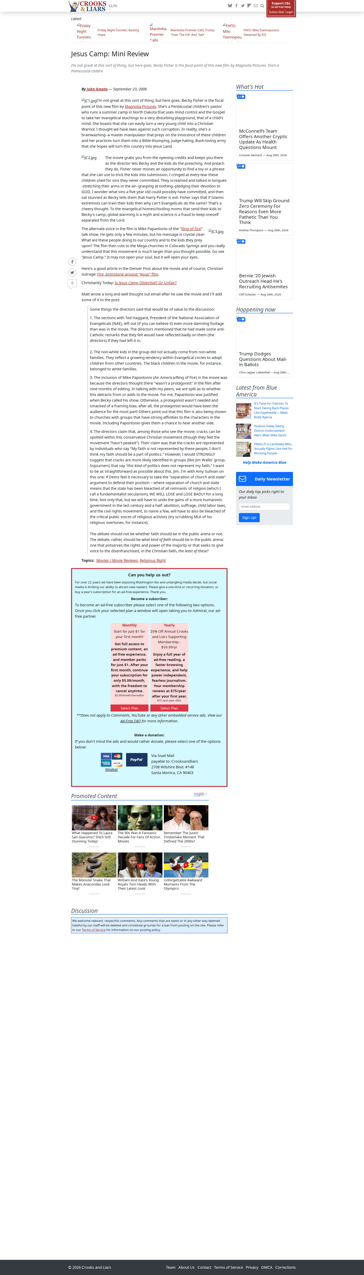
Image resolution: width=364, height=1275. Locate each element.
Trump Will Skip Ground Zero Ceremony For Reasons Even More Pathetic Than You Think (264, 211)
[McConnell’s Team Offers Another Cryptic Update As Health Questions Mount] (264, 109)
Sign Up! (249, 518)
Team (171, 1267)
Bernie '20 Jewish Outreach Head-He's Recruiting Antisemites (263, 281)
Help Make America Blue (264, 462)
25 (239, 319)
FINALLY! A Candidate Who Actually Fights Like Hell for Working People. (273, 448)
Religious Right (153, 560)
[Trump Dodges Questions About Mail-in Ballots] (264, 332)
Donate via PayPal (136, 760)
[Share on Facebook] (72, 262)
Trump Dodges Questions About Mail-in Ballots (263, 359)
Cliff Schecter (247, 294)
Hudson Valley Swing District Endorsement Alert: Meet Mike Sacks (270, 430)
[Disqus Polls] (149, 985)
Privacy (252, 1267)
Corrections (285, 1267)
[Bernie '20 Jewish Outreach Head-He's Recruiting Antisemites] (264, 254)
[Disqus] (149, 1085)
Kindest (111, 769)
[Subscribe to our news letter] (255, 6)
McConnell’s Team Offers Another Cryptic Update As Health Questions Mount (263, 139)
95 (239, 166)
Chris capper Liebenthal (254, 372)
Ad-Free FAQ (130, 720)
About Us (186, 1267)
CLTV (113, 6)
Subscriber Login (281, 12)
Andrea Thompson (251, 230)
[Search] (262, 6)
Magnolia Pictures (140, 106)
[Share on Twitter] (72, 273)
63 (239, 96)
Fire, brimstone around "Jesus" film (127, 274)
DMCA (266, 1267)
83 (239, 241)
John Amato (97, 89)
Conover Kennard (250, 155)
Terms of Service (94, 930)
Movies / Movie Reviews (117, 560)
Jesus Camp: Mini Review (110, 53)
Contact (204, 1267)
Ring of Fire (191, 228)
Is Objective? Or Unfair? (146, 282)
